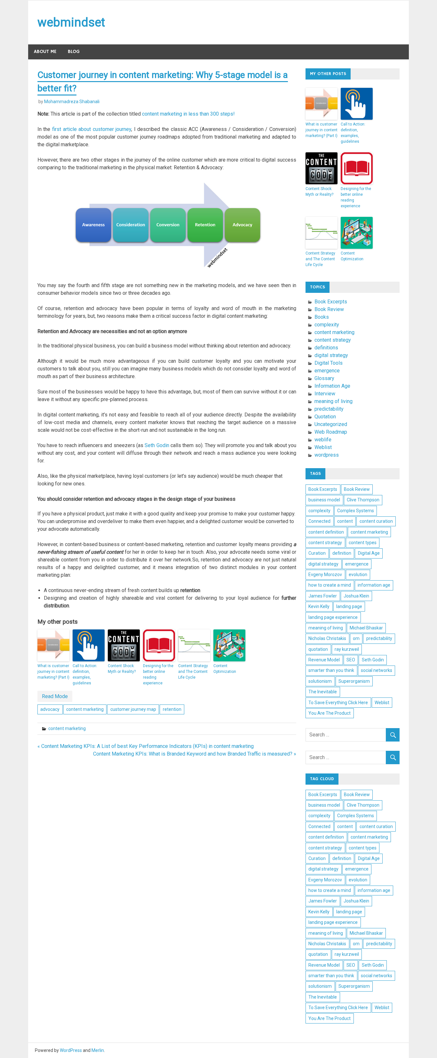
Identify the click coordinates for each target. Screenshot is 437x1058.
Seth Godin (157, 445)
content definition (326, 532)
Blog (74, 52)
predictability (329, 409)
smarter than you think (331, 670)
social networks (376, 670)
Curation (317, 553)
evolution (358, 574)
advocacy (50, 709)
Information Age (332, 386)
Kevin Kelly (319, 606)
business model (324, 499)
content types (363, 542)
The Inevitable (322, 691)
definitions (326, 348)
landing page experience (333, 617)
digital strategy (331, 355)
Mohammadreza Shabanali (71, 101)
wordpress (326, 455)
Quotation (325, 417)
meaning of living (333, 401)
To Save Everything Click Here (338, 702)
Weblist (323, 447)
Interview (324, 394)
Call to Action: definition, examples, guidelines (85, 674)
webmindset (71, 22)
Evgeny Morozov (325, 574)
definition (341, 553)
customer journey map (133, 709)
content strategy (332, 340)
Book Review (329, 309)
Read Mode (55, 696)
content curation (376, 521)
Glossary (324, 378)
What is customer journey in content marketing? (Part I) (53, 672)
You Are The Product (329, 713)
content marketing (85, 709)
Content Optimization (224, 669)
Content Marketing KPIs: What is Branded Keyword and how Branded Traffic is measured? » (194, 754)
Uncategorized (330, 424)
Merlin (97, 1050)
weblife (322, 440)
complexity (326, 325)
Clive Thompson (363, 499)
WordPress (71, 1050)
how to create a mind (329, 585)
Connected (319, 521)
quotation (318, 649)
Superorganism (354, 681)
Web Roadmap (330, 432)
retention (172, 709)
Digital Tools (328, 363)
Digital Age (369, 553)
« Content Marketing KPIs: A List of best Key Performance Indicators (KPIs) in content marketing (145, 746)
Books (321, 317)
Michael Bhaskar (366, 627)
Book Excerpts (330, 302)
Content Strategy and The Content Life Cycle (193, 672)
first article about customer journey (91, 129)
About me (45, 52)
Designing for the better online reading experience (158, 674)
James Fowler (322, 595)
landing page (349, 606)
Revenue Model (324, 659)
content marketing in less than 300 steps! (188, 114)
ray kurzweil (347, 649)
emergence (327, 371)
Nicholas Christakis (327, 638)
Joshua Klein (356, 595)
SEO (350, 659)
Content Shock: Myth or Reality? (122, 669)
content (345, 521)
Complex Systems (355, 510)
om (356, 638)
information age (374, 585)
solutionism (320, 681)
